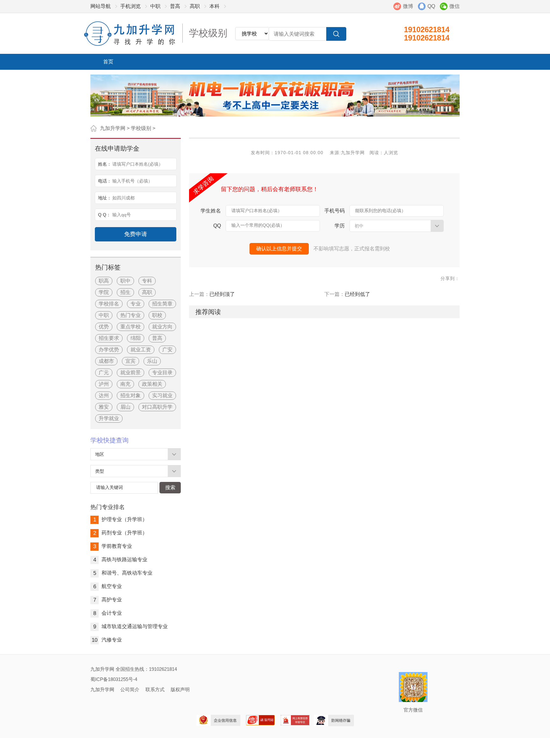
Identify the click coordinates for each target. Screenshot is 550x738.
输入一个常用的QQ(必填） (258, 225)
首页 (108, 61)
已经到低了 (357, 294)
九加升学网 (112, 128)
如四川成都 (123, 197)
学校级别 (141, 128)
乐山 (152, 361)
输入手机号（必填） (132, 180)
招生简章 (162, 303)
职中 (125, 280)
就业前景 (130, 372)
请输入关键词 (109, 487)
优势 (104, 326)
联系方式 (155, 689)
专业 (135, 303)
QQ (431, 6)
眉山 (125, 407)
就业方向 (162, 326)
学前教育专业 (112, 546)
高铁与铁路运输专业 (120, 559)
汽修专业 (107, 639)
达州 (104, 395)
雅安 (104, 407)
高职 (195, 6)
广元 (104, 372)
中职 (155, 6)
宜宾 (130, 361)
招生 (125, 292)
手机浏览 (130, 6)
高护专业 (107, 599)
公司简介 (129, 689)
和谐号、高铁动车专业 (122, 573)
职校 (157, 315)
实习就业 (162, 395)
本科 (214, 6)
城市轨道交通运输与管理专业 (130, 626)
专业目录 (162, 372)
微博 (408, 6)
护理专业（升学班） (120, 519)
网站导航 (100, 6)
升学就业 (109, 418)
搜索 (170, 487)
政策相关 (152, 384)
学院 (104, 292)
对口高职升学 (157, 407)
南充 (125, 384)
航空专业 (107, 586)
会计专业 (107, 613)
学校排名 (109, 303)
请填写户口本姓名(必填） (256, 210)
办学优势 (109, 349)
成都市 (106, 361)
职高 (104, 280)
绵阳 (135, 338)
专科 (147, 280)
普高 (175, 6)
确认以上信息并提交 (279, 248)
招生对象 (130, 395)
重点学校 (130, 326)
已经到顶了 (222, 294)
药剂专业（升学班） (120, 532)
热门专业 (130, 315)
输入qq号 (121, 214)
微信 (454, 6)
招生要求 (109, 338)
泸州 (104, 384)
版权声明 (180, 689)
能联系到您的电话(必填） (380, 210)
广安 (167, 349)
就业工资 (140, 349)
